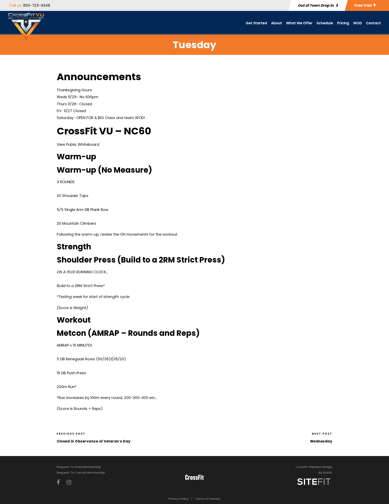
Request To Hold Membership (79, 467)
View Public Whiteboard (78, 144)
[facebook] (58, 482)
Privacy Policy (178, 499)
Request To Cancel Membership (81, 472)
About (276, 23)
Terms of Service (207, 499)
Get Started (256, 23)
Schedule (324, 23)
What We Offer (299, 23)
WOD (357, 23)
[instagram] (68, 482)
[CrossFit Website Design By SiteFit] (313, 481)
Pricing (343, 23)
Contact (373, 23)
